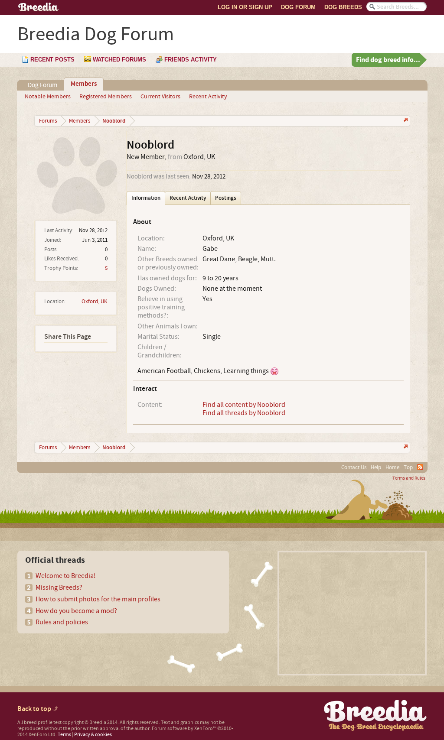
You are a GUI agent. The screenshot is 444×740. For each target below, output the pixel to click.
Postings (225, 198)
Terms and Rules (408, 478)
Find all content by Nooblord (243, 404)
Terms (64, 734)
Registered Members (105, 97)
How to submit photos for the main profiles (98, 599)
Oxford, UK (95, 301)
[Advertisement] (352, 613)
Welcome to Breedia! (66, 575)
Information (145, 198)
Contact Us (353, 467)
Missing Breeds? (59, 587)
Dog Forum (298, 7)
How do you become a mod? (76, 611)
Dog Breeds (343, 7)
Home (392, 467)
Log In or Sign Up (245, 7)
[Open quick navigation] (405, 120)
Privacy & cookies (93, 734)
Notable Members (48, 97)
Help (376, 467)
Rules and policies (62, 622)
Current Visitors (160, 97)
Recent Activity (208, 97)
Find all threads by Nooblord (243, 413)
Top (408, 467)
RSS (420, 467)
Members (84, 84)
